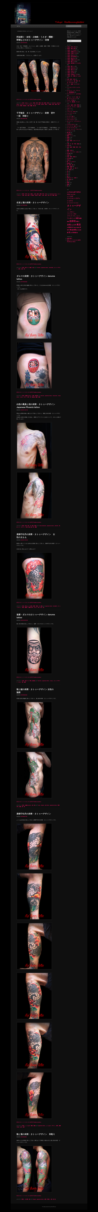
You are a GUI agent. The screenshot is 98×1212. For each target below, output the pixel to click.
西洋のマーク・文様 (71, 177)
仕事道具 (69, 134)
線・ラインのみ (70, 161)
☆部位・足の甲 (70, 72)
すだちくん (22, 104)
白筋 (27, 527)
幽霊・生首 (32, 267)
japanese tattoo (53, 194)
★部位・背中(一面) (26, 194)
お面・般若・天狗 (71, 79)
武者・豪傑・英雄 (45, 103)
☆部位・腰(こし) (71, 66)
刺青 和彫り (69, 238)
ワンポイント (70, 131)
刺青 (39, 104)
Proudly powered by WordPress (49, 1206)
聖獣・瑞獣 (35, 606)
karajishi (55, 606)
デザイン (53, 1125)
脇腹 (36, 397)
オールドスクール (71, 203)
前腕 (80, 218)
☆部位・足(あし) (25, 103)
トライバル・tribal (71, 111)
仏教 (26, 195)
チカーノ (69, 110)
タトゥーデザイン (29, 104)
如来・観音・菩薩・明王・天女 (40, 194)
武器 (68, 155)
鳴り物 (34, 105)
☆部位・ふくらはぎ (26, 1125)
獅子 (24, 1127)
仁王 (35, 104)
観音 (56, 195)
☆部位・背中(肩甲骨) (72, 56)
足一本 (18, 105)
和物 (33, 395)
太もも (35, 607)
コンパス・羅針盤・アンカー (73, 102)
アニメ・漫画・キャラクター (73, 84)
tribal (74, 194)
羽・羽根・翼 (70, 165)
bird (68, 192)
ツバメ (68, 212)
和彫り (46, 104)
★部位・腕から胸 (25, 525)
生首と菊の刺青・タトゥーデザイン (33, 202)
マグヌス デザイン (71, 124)
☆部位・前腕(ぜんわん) (72, 51)
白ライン (23, 527)
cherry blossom (42, 525)
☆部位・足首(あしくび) (72, 74)
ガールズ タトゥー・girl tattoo (74, 93)
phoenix (56, 525)
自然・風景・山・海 (71, 168)
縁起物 (36, 395)
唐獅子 (26, 607)
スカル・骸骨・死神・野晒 (35, 103)
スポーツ (69, 108)
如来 (43, 195)
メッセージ (77, 216)
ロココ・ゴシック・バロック (73, 129)
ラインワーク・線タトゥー (73, 126)
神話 (68, 160)
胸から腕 (30, 527)
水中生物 (69, 158)
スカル (76, 203)
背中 (68, 230)
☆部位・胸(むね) (71, 58)
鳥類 (68, 182)
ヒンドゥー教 (70, 116)
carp (39, 805)
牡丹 (41, 607)
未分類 (31, 606)
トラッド (69, 216)
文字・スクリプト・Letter (73, 152)
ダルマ (25, 397)
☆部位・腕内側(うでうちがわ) (74, 63)
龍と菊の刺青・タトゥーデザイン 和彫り (36, 1134)
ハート (68, 114)
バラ (74, 216)
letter (68, 194)
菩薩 (53, 195)
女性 (28, 397)
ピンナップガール (71, 118)
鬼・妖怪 (69, 179)
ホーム (18, 26)
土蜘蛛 (49, 104)
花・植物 (32, 525)
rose (72, 194)
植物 (69, 227)
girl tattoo (47, 805)
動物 (68, 221)
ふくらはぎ (48, 1125)
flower (71, 192)
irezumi (38, 267)
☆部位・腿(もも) (25, 606)
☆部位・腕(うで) (25, 267)
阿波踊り (25, 105)
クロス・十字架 (70, 100)
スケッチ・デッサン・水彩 (73, 106)
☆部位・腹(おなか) (71, 68)
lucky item (55, 395)
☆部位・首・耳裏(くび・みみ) (74, 76)
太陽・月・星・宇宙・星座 (73, 143)
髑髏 (31, 105)
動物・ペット (70, 135)
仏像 (23, 195)
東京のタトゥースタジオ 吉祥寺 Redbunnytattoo (29, 99)
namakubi (51, 267)
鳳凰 (35, 525)
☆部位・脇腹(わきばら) (26, 395)
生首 (22, 269)
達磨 (39, 397)
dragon (42, 805)
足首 (71, 232)
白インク (18, 527)
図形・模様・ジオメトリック (73, 140)
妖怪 (53, 104)
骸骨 (28, 105)
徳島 (56, 104)
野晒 (21, 105)
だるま (21, 397)
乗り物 (68, 132)
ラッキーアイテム (71, 127)
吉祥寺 (42, 104)
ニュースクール (70, 113)
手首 (72, 225)
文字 (74, 225)
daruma (42, 395)
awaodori (54, 103)
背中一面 (49, 195)
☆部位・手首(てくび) (72, 53)
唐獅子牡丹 (30, 607)
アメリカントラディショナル (73, 87)
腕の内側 (78, 230)
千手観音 (32, 195)
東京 (58, 104)
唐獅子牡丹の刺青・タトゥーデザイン (34, 813)
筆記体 (75, 227)
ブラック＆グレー (71, 119)
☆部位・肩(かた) (71, 55)
